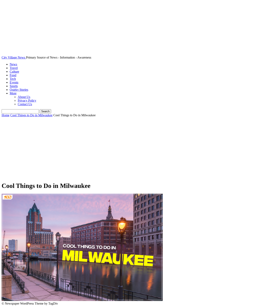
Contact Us (25, 104)
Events (14, 82)
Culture (14, 71)
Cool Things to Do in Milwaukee (31, 115)
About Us (24, 97)
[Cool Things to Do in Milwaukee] (82, 300)
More (13, 93)
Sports (14, 86)
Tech (13, 78)
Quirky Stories (19, 89)
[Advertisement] (137, 149)
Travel (14, 68)
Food (13, 75)
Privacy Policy (27, 100)
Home (5, 115)
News (13, 64)
